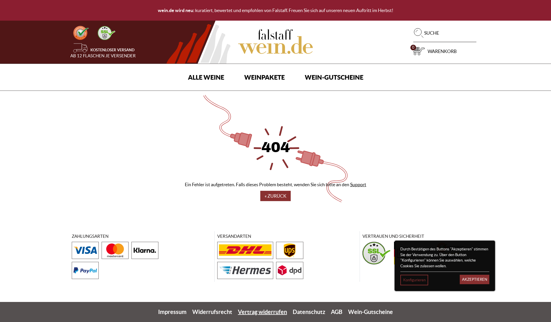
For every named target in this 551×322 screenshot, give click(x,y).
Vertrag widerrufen (262, 312)
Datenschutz (309, 312)
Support (358, 184)
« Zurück (275, 196)
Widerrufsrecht (212, 312)
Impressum (172, 312)
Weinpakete (264, 77)
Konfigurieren (414, 280)
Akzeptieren (474, 279)
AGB (336, 312)
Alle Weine (206, 77)
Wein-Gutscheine (334, 77)
